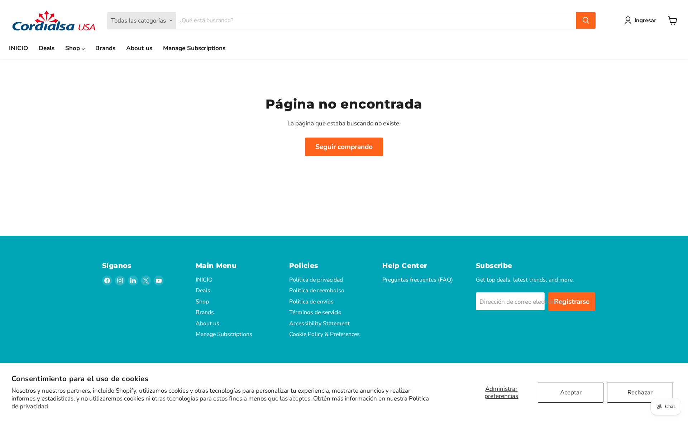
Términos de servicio (315, 312)
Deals (46, 48)
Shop (73, 48)
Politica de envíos (311, 302)
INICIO (18, 48)
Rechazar (640, 392)
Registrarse (571, 301)
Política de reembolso (316, 290)
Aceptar (571, 392)
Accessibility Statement (319, 323)
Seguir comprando (344, 147)
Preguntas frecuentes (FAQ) (417, 280)
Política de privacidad (316, 280)
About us (139, 48)
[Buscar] (586, 20)
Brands (105, 48)
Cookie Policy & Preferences (324, 334)
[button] (641, 20)
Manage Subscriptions (194, 48)
